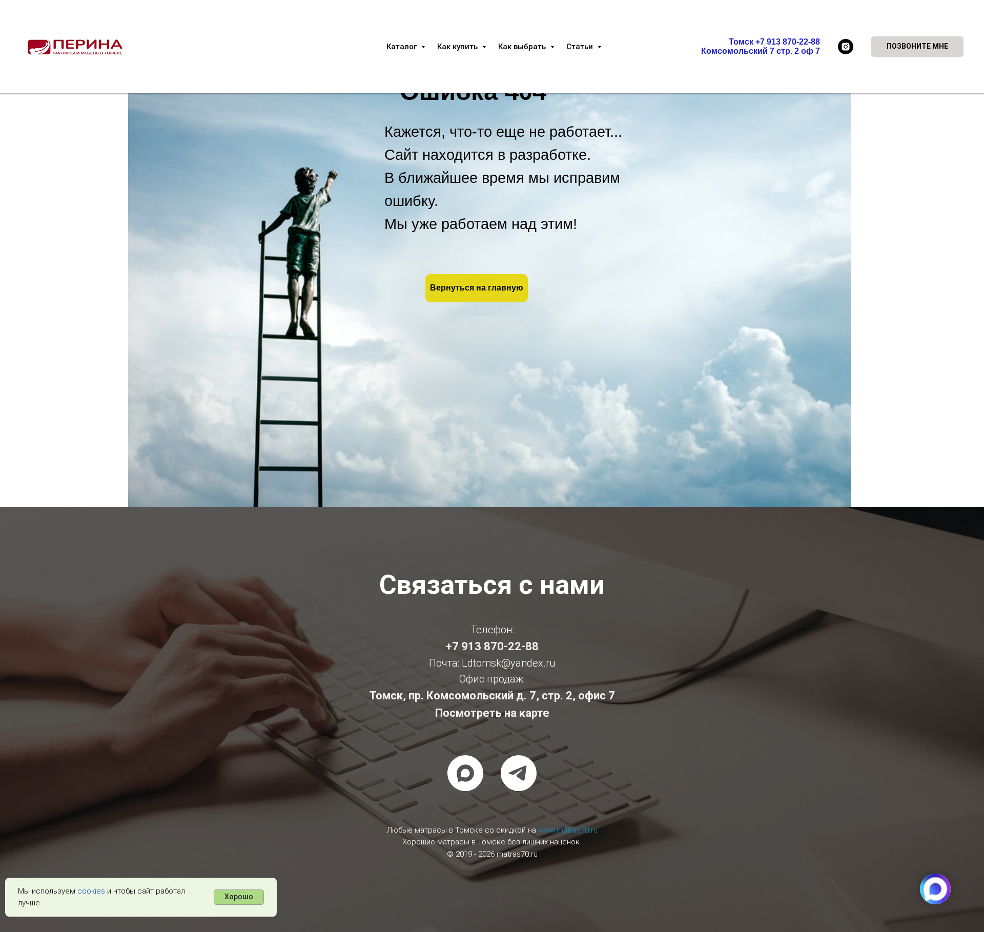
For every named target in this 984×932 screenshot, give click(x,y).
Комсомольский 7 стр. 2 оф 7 (760, 51)
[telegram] (519, 773)
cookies (91, 891)
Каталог (402, 46)
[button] (917, 46)
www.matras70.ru (568, 830)
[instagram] (845, 46)
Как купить (458, 46)
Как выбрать (523, 46)
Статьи (580, 46)
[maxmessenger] (465, 773)
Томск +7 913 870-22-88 (774, 41)
